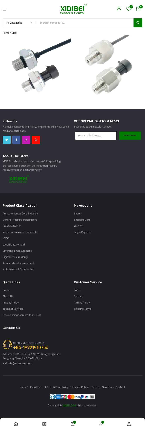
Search (138, 22)
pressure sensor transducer (24, 59)
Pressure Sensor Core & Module (20, 213)
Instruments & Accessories (18, 269)
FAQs (77, 290)
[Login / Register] (120, 9)
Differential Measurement (17, 250)
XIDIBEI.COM (69, 405)
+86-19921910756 (30, 347)
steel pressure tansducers (37, 63)
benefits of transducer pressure (36, 50)
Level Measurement (14, 244)
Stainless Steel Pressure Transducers (107, 57)
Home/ (24, 387)
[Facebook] (16, 140)
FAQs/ (47, 387)
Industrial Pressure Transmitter (20, 232)
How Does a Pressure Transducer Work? (36, 47)
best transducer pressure (36, 54)
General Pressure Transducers (20, 219)
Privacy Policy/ (80, 387)
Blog (14, 32)
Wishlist (78, 226)
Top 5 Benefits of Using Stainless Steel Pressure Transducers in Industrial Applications (108, 39)
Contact (79, 296)
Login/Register (82, 232)
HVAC (6, 238)
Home (6, 32)
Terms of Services (13, 308)
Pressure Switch (12, 226)
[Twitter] (7, 140)
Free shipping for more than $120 (22, 315)
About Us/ (36, 387)
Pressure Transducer (53, 59)
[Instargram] (26, 140)
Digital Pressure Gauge (15, 257)
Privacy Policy (11, 302)
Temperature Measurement (18, 263)
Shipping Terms (82, 308)
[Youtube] (36, 140)
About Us (8, 296)
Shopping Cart (82, 219)
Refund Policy (82, 302)
